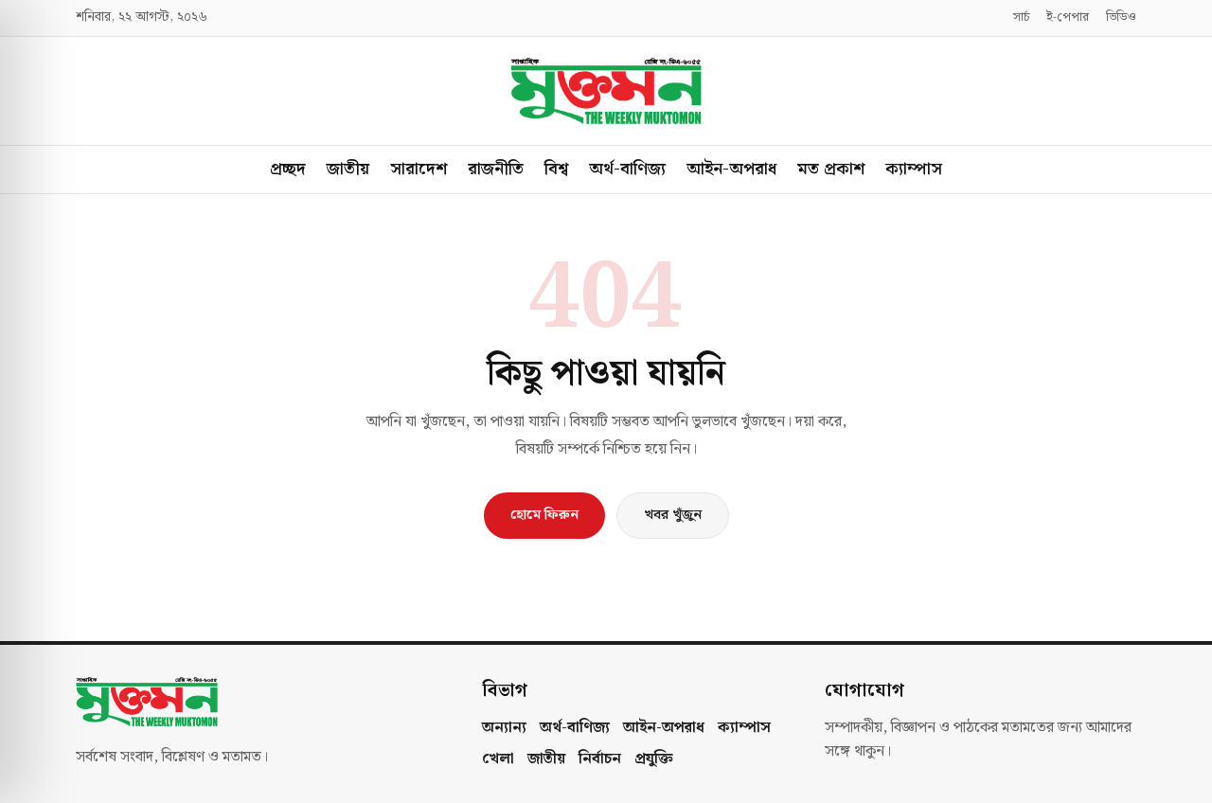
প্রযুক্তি (653, 759)
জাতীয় (348, 169)
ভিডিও (1121, 18)
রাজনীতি (496, 169)
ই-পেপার (1067, 18)
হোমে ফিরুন (544, 515)
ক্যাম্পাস (913, 169)
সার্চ (1021, 18)
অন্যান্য (504, 728)
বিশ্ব (556, 169)
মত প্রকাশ (830, 169)
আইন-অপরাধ (731, 169)
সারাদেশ (418, 169)
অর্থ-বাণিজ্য (627, 169)
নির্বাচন (600, 759)
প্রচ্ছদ (288, 169)
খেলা (498, 759)
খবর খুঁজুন (673, 515)
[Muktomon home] (606, 91)
